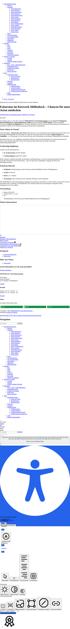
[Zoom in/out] (6, 434)
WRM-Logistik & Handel (14, 61)
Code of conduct (17, 315)
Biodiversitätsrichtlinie (13, 94)
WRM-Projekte (11, 84)
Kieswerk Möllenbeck (10, 254)
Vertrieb (9, 60)
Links (9, 93)
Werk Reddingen (16, 18)
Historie (9, 5)
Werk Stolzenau (15, 14)
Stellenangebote (11, 42)
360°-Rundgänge (12, 35)
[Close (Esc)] (0, 434)
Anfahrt (2, 284)
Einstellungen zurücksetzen (8, 613)
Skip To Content (5, 611)
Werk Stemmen (15, 10)
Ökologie (10, 81)
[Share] (2, 434)
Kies (8, 45)
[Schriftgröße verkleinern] (2, 530)
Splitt (8, 48)
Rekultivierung (15, 79)
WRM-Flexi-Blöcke (13, 55)
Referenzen (10, 70)
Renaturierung (15, 78)
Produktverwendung (13, 68)
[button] (11, 307)
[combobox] (35, 440)
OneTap (11, 520)
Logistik (9, 58)
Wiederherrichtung (12, 74)
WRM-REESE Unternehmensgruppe (10, 114)
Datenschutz (37, 315)
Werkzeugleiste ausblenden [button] (8, 525)
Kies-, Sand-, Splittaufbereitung (16, 65)
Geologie (10, 83)
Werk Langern (15, 25)
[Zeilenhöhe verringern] (2, 552)
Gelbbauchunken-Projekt (18, 89)
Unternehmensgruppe (10, 4)
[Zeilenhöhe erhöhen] (2, 545)
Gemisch (9, 50)
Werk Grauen (15, 17)
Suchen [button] (20, 323)
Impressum (30, 315)
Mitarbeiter (10, 40)
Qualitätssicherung (12, 66)
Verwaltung (10, 38)
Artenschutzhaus (16, 88)
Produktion (7, 63)
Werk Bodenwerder (16, 15)
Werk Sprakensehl (16, 12)
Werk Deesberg (15, 20)
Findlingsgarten (15, 86)
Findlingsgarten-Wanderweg (19, 91)
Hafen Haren (14, 32)
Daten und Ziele (12, 71)
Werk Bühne (14, 22)
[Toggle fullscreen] (4, 434)
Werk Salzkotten (15, 28)
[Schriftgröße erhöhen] (2, 523)
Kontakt (2, 296)
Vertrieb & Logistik (9, 56)
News (9, 33)
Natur (5, 73)
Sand (8, 46)
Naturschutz (7, 256)
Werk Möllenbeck (16, 9)
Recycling (10, 53)
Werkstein (10, 51)
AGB (10, 315)
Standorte (10, 7)
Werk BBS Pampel (16, 27)
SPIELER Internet (12, 312)
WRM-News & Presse (28, 114)
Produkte (6, 43)
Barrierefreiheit (4, 315)
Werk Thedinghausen (17, 23)
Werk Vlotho (14, 30)
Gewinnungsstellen (12, 37)
